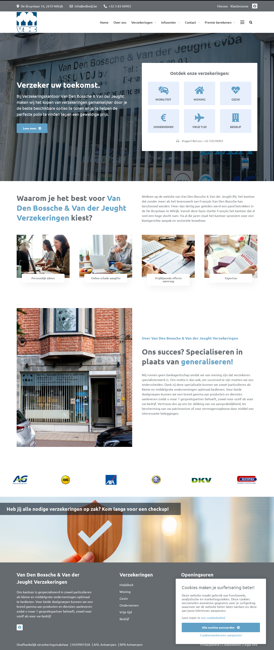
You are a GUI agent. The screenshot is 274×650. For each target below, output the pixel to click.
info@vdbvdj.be (86, 6)
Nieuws (222, 6)
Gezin (124, 596)
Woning (125, 589)
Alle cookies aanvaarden (218, 627)
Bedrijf (124, 617)
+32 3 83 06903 (120, 6)
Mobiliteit (126, 582)
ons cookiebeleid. (213, 618)
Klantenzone (239, 6)
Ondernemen (129, 603)
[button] (250, 22)
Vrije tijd (126, 610)
